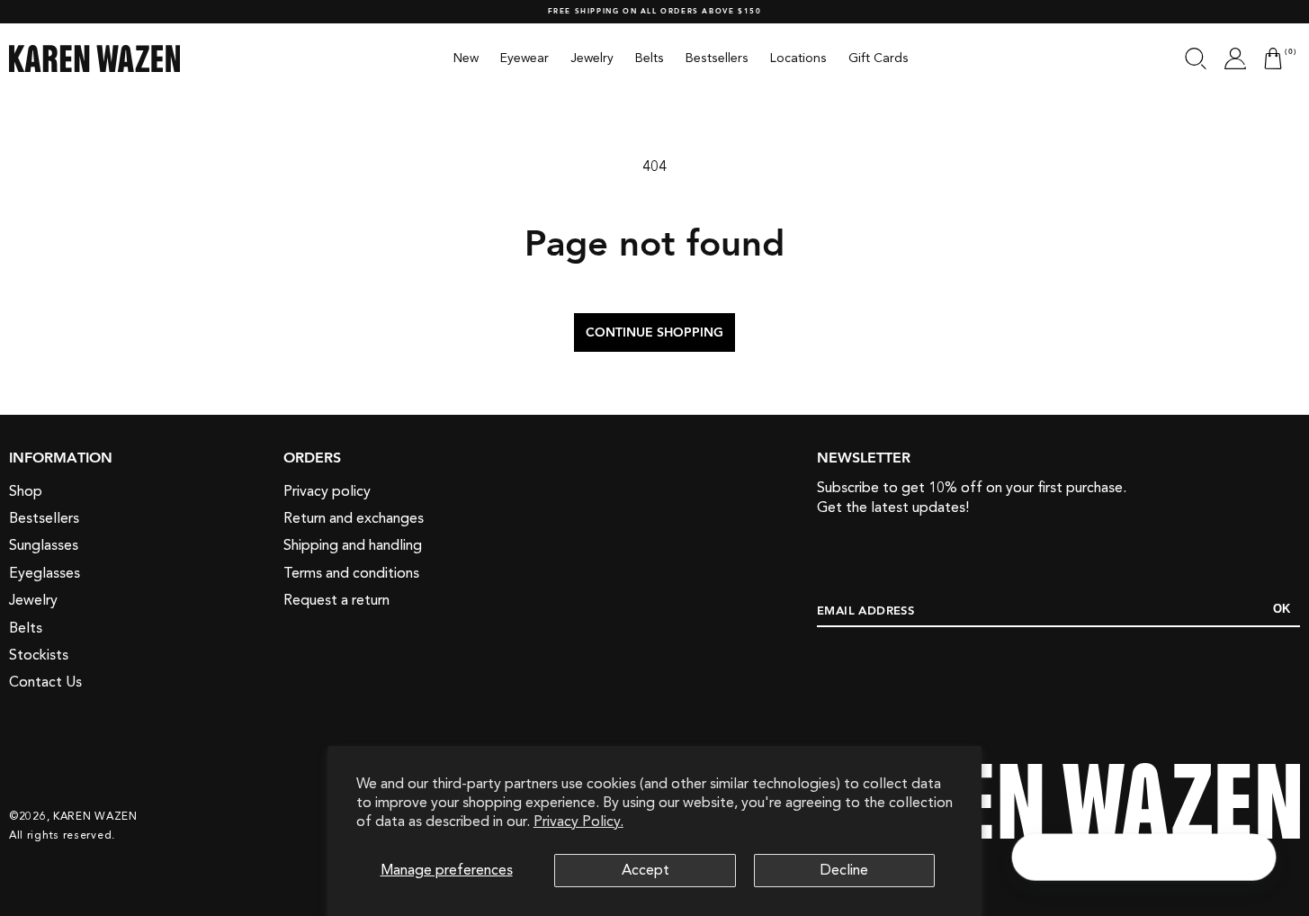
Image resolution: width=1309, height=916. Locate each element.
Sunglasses (43, 545)
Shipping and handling (352, 545)
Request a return (336, 600)
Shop (25, 491)
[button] (1195, 58)
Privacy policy (327, 491)
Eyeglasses (44, 573)
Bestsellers (44, 518)
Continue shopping (654, 333)
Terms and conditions (351, 573)
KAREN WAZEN (95, 816)
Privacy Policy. (578, 821)
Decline (844, 870)
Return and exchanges (353, 518)
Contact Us (45, 682)
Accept (645, 870)
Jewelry (33, 600)
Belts (25, 628)
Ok (1281, 608)
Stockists (38, 655)
